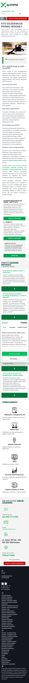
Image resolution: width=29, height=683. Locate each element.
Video (14, 461)
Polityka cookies (5, 662)
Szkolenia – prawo (5, 609)
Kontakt (3, 655)
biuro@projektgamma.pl (8, 529)
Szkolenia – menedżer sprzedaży (8, 641)
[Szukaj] (19, 13)
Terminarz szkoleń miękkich (7, 610)
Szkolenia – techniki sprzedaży (8, 643)
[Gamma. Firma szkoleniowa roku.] (9, 4)
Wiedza (3, 657)
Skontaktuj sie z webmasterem (8, 664)
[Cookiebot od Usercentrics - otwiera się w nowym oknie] (20, 323)
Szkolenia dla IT (5, 651)
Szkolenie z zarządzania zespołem (9, 614)
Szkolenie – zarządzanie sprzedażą (9, 636)
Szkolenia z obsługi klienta (7, 624)
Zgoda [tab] (4, 327)
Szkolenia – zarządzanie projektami (9, 602)
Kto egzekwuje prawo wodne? (16, 59)
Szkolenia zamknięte (6, 595)
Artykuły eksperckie (14, 444)
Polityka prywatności (6, 660)
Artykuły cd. (15, 489)
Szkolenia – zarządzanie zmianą (8, 632)
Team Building (4, 653)
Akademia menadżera (6, 616)
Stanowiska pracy (18, 474)
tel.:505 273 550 (10, 516)
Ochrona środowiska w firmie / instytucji (12, 201)
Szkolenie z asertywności (7, 621)
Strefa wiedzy (4, 658)
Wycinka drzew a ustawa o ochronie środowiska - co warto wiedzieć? (14, 295)
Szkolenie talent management (8, 626)
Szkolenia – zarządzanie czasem (8, 634)
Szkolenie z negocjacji (6, 623)
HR (24, 415)
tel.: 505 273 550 (5, 577)
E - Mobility (7, 222)
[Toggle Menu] (2, 18)
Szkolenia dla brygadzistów (7, 644)
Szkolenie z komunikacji (6, 646)
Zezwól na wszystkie (14, 353)
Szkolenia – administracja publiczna (9, 607)
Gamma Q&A (14, 429)
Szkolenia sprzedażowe (6, 598)
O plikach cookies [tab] (22, 327)
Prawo (22, 489)
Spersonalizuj (13, 358)
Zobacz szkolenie (14, 218)
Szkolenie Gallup (5, 617)
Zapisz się (14, 255)
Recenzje (8, 474)
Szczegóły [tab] (12, 327)
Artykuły (8, 489)
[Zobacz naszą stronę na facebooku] (2, 583)
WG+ (13, 11)
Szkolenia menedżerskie (6, 597)
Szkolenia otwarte (5, 650)
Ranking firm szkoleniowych (7, 648)
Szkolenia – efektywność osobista (9, 600)
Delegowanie (17, 415)
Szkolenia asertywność (6, 639)
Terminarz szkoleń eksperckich (8, 612)
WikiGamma (8, 415)
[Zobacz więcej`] (14, 288)
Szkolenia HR (4, 603)
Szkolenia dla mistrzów (6, 628)
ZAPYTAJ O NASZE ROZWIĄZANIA (18, 18)
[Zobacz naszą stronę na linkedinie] (5, 583)
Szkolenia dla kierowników (7, 638)
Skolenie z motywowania (7, 619)
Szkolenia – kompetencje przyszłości (9, 605)
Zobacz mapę (8, 555)
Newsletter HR (6, 11)
